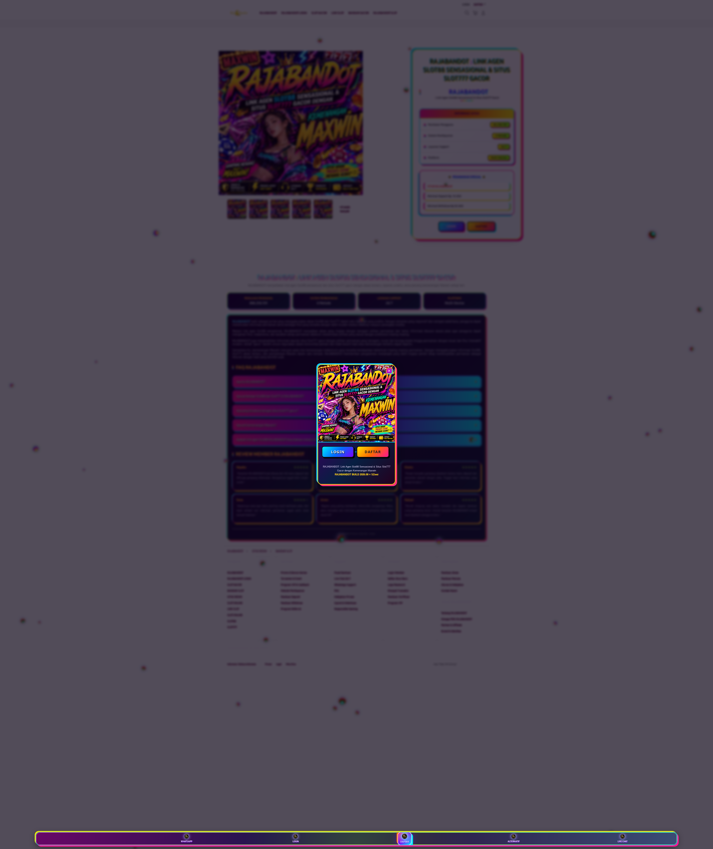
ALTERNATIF (514, 841)
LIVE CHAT (622, 841)
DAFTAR (373, 451)
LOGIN (338, 451)
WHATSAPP (186, 841)
